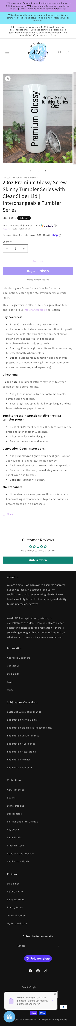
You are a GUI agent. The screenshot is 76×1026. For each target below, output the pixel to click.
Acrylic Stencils (15, 789)
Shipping (6, 229)
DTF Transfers (15, 813)
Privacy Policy (14, 907)
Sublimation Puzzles (18, 759)
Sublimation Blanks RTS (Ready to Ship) (29, 727)
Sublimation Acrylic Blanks (22, 719)
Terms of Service (16, 915)
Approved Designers (18, 657)
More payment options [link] (38, 279)
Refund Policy (15, 891)
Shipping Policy (16, 899)
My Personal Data (17, 923)
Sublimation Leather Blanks (23, 735)
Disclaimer (13, 673)
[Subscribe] (58, 946)
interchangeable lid (35, 309)
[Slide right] (46, 171)
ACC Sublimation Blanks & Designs (32, 1019)
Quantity (7, 241)
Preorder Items (15, 845)
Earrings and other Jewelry (22, 821)
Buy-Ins (11, 797)
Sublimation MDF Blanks (21, 743)
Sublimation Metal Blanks (21, 751)
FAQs (10, 681)
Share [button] (10, 514)
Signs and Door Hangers (20, 853)
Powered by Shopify (58, 1019)
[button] (7, 52)
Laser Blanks (14, 837)
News (10, 689)
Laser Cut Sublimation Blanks (24, 711)
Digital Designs (15, 805)
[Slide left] (30, 171)
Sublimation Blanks (18, 861)
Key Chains (13, 829)
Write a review (38, 560)
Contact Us (13, 665)
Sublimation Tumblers (20, 767)
